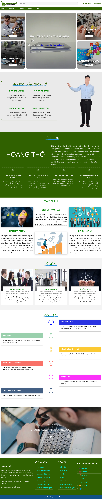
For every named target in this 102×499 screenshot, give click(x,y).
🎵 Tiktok (82, 478)
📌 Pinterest (83, 475)
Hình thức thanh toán (43, 470)
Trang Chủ (4, 8)
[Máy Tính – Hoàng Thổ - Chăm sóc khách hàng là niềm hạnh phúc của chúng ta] (9, 3)
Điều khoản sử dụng (43, 477)
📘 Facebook (83, 489)
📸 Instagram (83, 468)
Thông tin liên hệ (42, 467)
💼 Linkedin (83, 472)
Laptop (37, 8)
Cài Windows (21, 8)
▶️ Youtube (83, 485)
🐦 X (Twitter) (83, 482)
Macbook (11, 8)
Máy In (30, 8)
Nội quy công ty (42, 481)
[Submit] (76, 3)
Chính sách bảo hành (43, 474)
